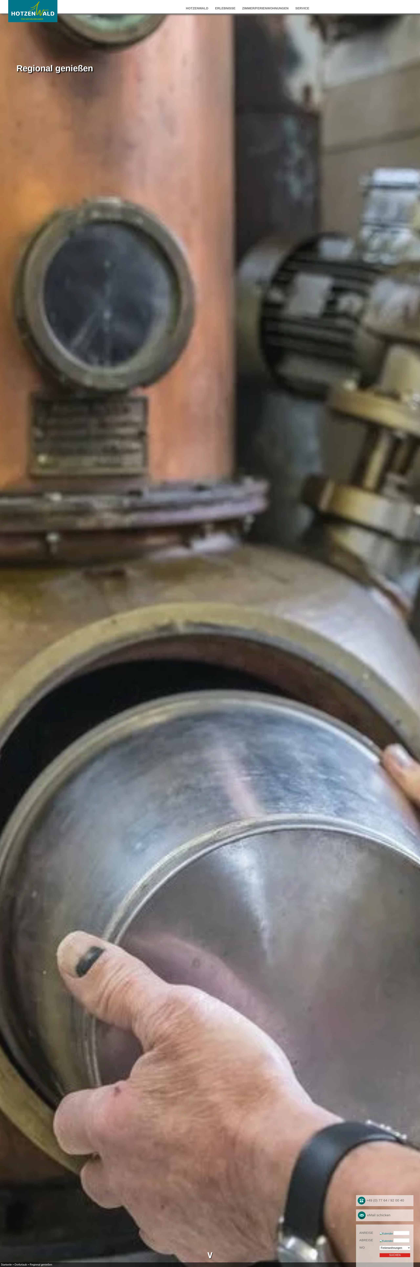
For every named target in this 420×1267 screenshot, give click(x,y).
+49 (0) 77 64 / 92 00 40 (384, 1200)
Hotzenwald (197, 8)
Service (302, 8)
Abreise (366, 1240)
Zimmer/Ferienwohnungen (265, 8)
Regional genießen (41, 1264)
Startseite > (7, 1264)
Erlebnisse (225, 8)
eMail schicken (378, 1215)
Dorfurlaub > (22, 1264)
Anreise (366, 1233)
